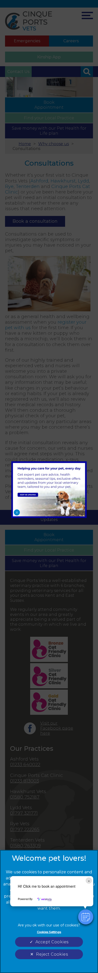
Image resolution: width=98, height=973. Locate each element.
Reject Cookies (52, 954)
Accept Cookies (51, 942)
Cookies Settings (49, 932)
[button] (85, 916)
